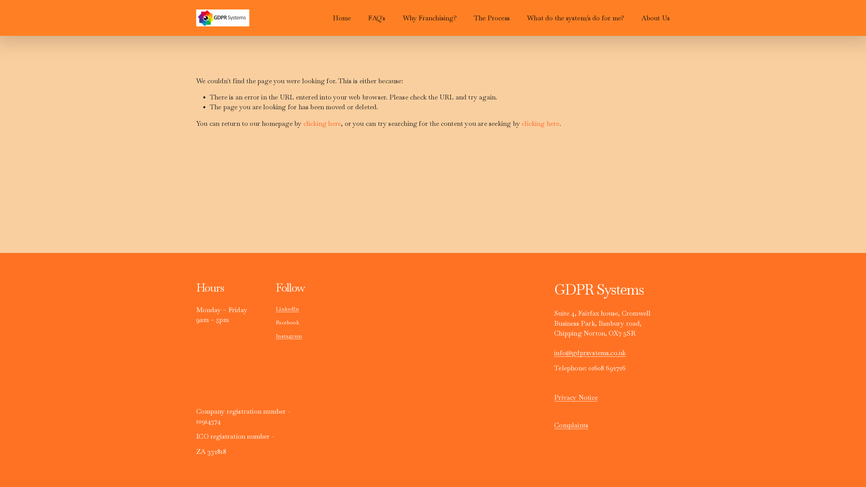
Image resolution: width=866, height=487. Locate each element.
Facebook (287, 322)
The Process (492, 18)
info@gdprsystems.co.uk (590, 353)
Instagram (289, 336)
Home (342, 18)
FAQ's (376, 18)
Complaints (571, 425)
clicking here (322, 123)
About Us (655, 18)
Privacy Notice (576, 397)
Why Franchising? (430, 18)
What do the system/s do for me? (575, 18)
